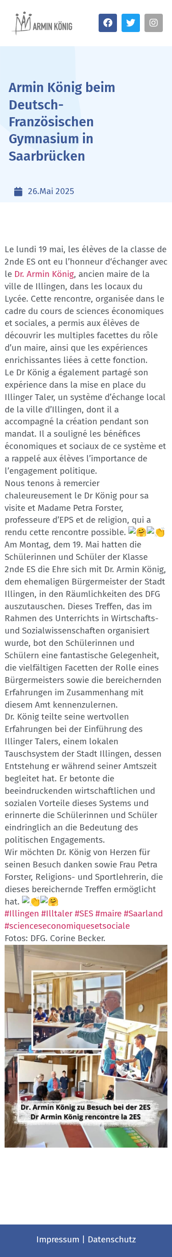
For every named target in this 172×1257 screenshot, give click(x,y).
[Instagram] (153, 23)
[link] (44, 274)
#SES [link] (84, 913)
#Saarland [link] (143, 913)
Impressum (57, 1239)
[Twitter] (131, 23)
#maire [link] (108, 913)
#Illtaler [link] (56, 913)
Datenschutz (112, 1239)
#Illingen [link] (22, 913)
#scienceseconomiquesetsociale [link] (67, 926)
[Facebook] (108, 23)
